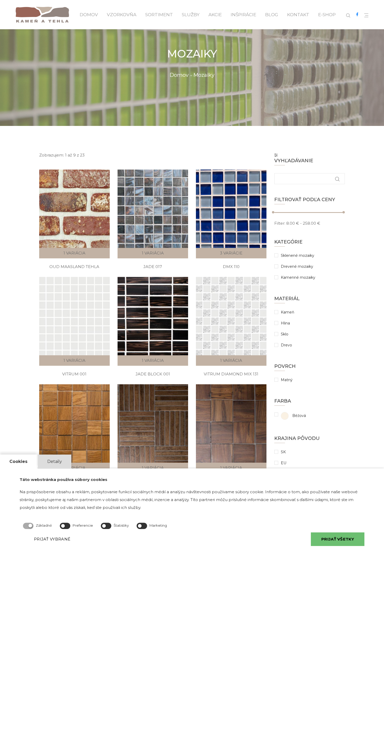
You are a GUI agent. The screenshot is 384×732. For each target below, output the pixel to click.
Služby (191, 14)
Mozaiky (203, 75)
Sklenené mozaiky (297, 255)
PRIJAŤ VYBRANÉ (52, 538)
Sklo (284, 334)
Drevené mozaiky (297, 266)
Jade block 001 (153, 373)
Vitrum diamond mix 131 (231, 373)
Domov (89, 14)
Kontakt (298, 14)
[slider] (273, 212)
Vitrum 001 (74, 373)
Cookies (18, 461)
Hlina (285, 323)
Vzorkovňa (121, 14)
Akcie (215, 14)
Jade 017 (152, 266)
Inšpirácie (243, 14)
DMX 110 (231, 266)
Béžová (298, 415)
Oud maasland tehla (74, 266)
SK (283, 452)
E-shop (327, 14)
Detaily (54, 461)
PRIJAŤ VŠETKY (337, 538)
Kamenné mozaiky (298, 277)
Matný (287, 379)
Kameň (287, 312)
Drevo (286, 345)
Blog (271, 14)
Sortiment (159, 14)
